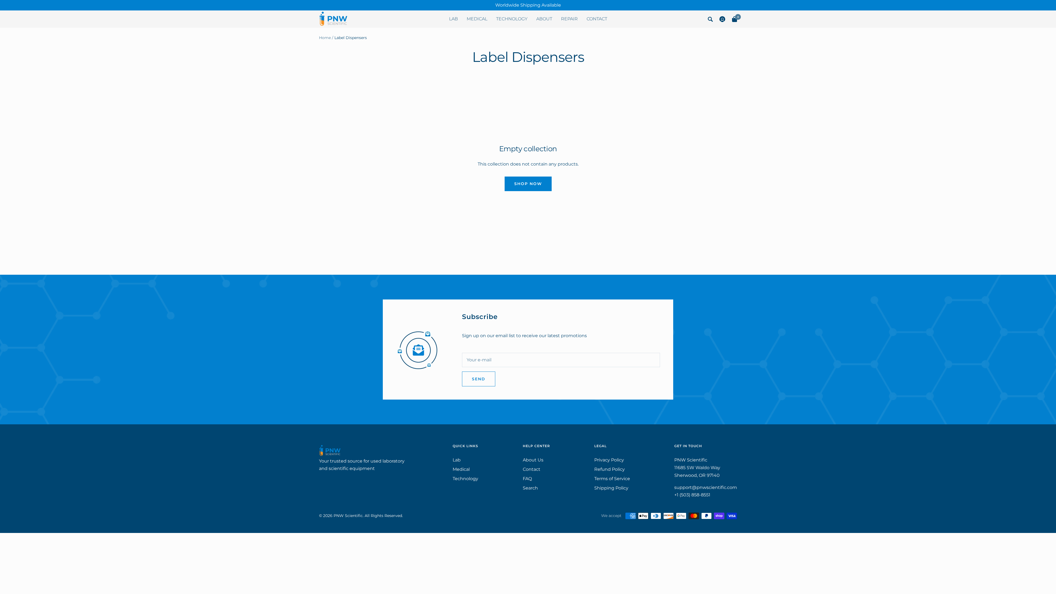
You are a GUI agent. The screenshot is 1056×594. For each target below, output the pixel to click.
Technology (465, 478)
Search (530, 488)
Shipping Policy (611, 488)
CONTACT (597, 18)
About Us (533, 460)
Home (325, 37)
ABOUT (544, 18)
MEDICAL (477, 18)
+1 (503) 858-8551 (692, 494)
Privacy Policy (609, 460)
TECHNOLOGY (511, 18)
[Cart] (734, 20)
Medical (461, 469)
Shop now (528, 183)
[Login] (722, 20)
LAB (453, 18)
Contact (531, 469)
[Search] (710, 20)
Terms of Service (612, 478)
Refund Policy (609, 469)
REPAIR (569, 18)
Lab (457, 460)
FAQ (527, 478)
